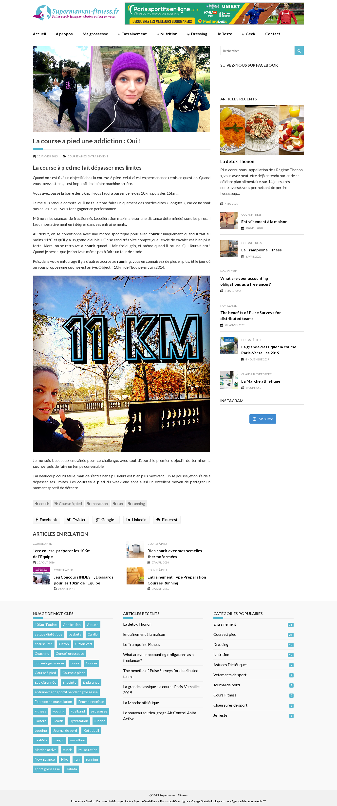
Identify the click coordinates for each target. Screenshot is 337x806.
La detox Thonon (237, 161)
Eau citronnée (45, 682)
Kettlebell (91, 730)
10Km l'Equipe (46, 624)
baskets (75, 634)
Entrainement (134, 33)
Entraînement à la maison (264, 221)
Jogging (41, 730)
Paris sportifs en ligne (174, 801)
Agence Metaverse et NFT (248, 801)
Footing (58, 711)
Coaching (42, 653)
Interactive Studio (82, 801)
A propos (64, 33)
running (138, 503)
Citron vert (83, 644)
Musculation (87, 750)
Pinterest (169, 519)
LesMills (41, 740)
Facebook (48, 519)
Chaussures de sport (256, 374)
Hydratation (79, 721)
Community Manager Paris (113, 801)
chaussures (44, 644)
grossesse (99, 711)
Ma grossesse (95, 33)
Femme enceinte (91, 701)
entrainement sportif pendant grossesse (66, 692)
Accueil (39, 33)
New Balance (45, 759)
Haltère (40, 721)
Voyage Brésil (200, 801)
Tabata (71, 769)
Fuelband (78, 711)
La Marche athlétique (260, 381)
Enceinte (69, 682)
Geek (250, 33)
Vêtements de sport (229, 674)
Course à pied (77, 156)
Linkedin (139, 519)
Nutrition (168, 33)
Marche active (45, 750)
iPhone (99, 721)
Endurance (91, 682)
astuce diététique (48, 634)
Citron (64, 644)
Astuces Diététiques (230, 664)
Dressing (199, 33)
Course (91, 663)
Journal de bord (65, 730)
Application (72, 624)
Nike (64, 759)
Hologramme (220, 801)
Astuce (92, 624)
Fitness (40, 711)
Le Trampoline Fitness (261, 249)
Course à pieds (73, 673)
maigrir (59, 740)
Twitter (79, 519)
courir (44, 503)
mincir (67, 750)
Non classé (228, 271)
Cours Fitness (251, 214)
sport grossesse (47, 769)
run (120, 503)
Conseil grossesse (70, 653)
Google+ (108, 519)
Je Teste (224, 33)
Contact (272, 33)
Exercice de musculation (53, 701)
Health (58, 721)
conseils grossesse (49, 663)
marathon (100, 503)
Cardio (93, 634)
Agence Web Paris (146, 801)
